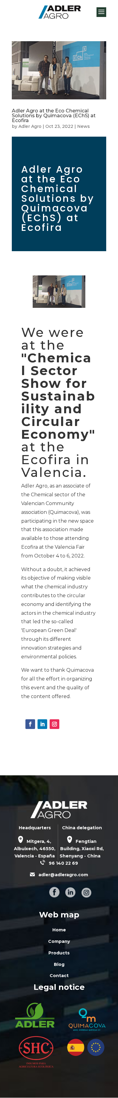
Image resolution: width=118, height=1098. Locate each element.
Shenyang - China (80, 856)
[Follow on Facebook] (30, 724)
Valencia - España (35, 856)
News (83, 126)
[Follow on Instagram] (54, 724)
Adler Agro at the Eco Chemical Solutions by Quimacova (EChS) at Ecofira (54, 115)
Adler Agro (29, 126)
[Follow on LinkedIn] (42, 724)
